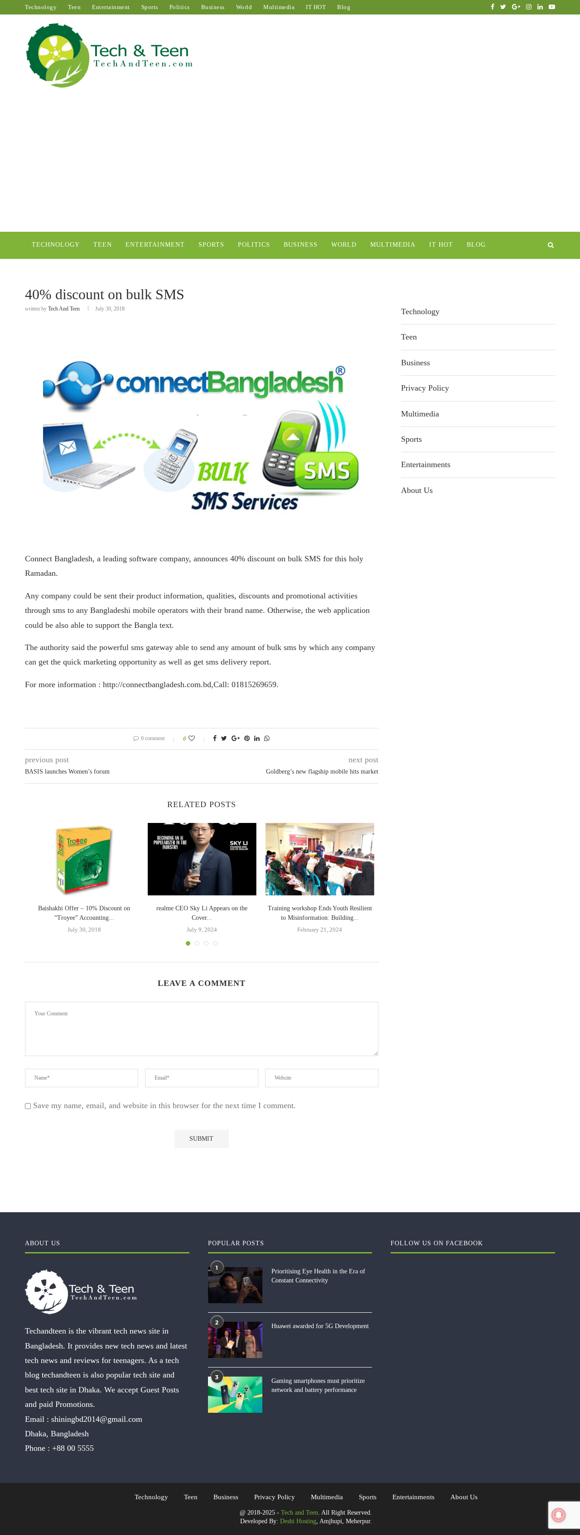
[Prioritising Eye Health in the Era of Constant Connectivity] (235, 1285)
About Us (417, 490)
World (244, 7)
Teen (74, 7)
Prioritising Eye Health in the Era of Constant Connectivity (318, 1276)
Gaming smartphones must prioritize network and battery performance (318, 1385)
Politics (179, 7)
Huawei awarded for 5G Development (320, 1326)
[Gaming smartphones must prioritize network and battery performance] (235, 1395)
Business (213, 7)
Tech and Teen (64, 309)
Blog (343, 7)
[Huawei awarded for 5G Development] (235, 1340)
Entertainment (111, 7)
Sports (149, 7)
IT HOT (316, 7)
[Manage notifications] (558, 1515)
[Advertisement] (290, 163)
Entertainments (425, 464)
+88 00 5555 (73, 1448)
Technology (41, 7)
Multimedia (279, 7)
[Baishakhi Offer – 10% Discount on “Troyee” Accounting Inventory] (84, 859)
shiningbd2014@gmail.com (96, 1419)
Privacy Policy (425, 387)
